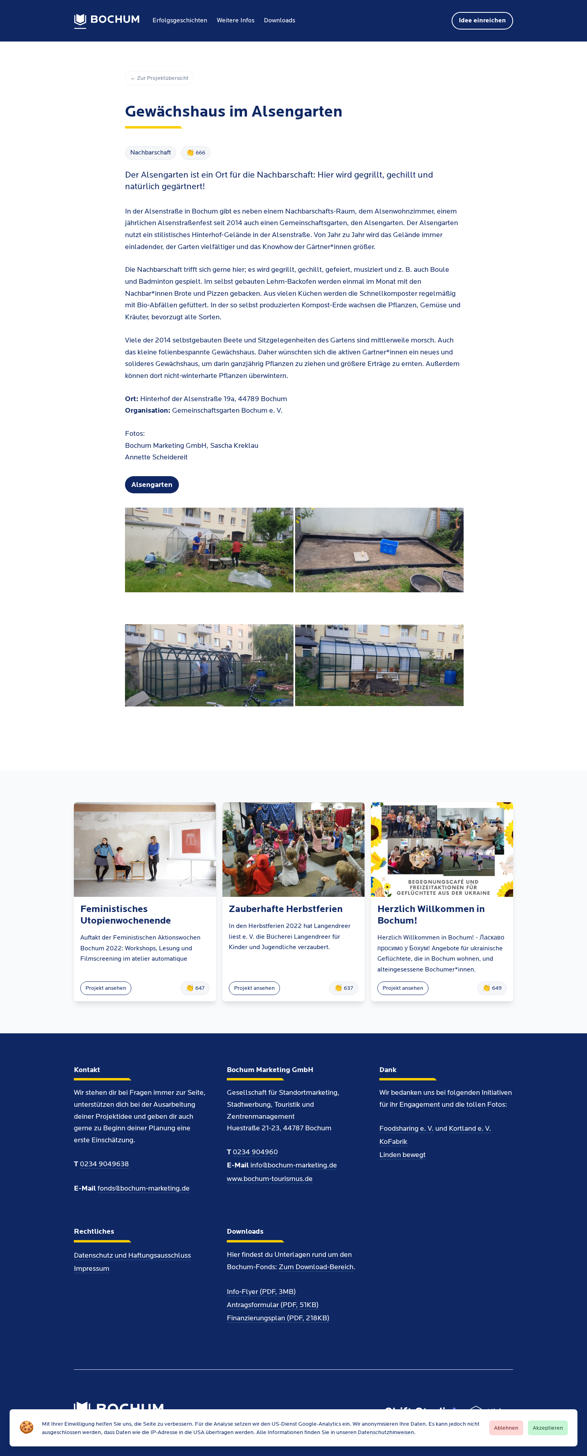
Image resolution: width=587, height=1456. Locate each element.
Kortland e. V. (470, 1128)
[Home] (107, 22)
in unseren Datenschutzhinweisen (372, 1432)
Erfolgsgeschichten (180, 20)
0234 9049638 (104, 1164)
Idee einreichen (482, 20)
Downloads (279, 20)
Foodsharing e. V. (406, 1128)
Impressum (91, 1268)
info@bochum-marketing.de (293, 1165)
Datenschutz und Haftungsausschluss (132, 1255)
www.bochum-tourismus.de (270, 1179)
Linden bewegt (402, 1155)
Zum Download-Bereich (316, 1267)
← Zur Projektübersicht (159, 78)
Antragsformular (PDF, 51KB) (273, 1305)
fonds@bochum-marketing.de (143, 1188)
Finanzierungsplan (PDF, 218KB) (278, 1318)
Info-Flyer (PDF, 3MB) (261, 1292)
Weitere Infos (235, 20)
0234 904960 (255, 1152)
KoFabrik (393, 1142)
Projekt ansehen (105, 988)
